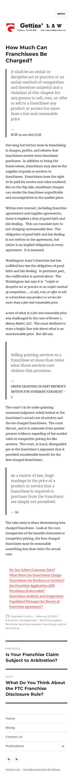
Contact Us (14, 737)
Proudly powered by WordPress (41, 769)
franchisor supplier (30, 624)
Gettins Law (13, 769)
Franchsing (49, 624)
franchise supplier (51, 620)
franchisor (12, 624)
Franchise (11, 620)
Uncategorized (28, 620)
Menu (61, 13)
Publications (15, 746)
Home (10, 718)
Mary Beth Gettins (22, 616)
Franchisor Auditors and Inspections (36, 596)
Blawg (10, 727)
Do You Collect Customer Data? (32, 570)
